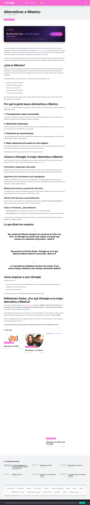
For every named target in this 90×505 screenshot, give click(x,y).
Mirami (68, 488)
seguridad (42, 162)
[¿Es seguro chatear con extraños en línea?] (64, 474)
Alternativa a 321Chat (11, 346)
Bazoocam (57, 492)
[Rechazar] (10, 2)
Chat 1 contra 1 (37, 488)
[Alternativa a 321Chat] (13, 338)
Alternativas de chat (9, 19)
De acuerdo (82, 502)
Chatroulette (20, 488)
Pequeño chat (10, 488)
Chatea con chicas (74, 492)
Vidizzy (81, 488)
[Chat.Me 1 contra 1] (8, 474)
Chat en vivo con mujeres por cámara (48, 475)
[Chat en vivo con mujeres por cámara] (36, 474)
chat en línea (8, 107)
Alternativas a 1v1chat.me (34, 350)
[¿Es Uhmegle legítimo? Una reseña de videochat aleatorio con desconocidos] (8, 465)
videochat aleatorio (28, 305)
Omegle (29, 488)
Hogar (26, 2)
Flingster (46, 488)
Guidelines (32, 2)
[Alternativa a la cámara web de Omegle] (55, 386)
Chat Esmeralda (47, 492)
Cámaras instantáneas (58, 488)
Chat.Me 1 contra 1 (17, 474)
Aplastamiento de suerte (17, 492)
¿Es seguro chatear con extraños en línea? (77, 475)
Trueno (64, 492)
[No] (88, 503)
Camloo (75, 488)
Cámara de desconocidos (34, 492)
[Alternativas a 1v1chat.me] (34, 340)
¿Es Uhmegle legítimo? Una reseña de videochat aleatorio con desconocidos (20, 467)
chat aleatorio (43, 50)
